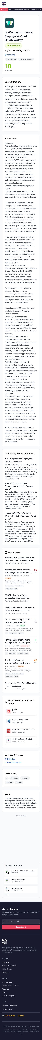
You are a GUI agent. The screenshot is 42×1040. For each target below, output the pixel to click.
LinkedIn (19, 782)
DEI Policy (11, 759)
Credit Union (12, 59)
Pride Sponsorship (14, 762)
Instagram (25, 778)
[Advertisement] (21, 838)
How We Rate (7, 982)
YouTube (9, 782)
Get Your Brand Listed (10, 986)
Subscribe (20, 927)
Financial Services (27, 59)
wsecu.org (11, 55)
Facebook (14, 778)
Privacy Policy (7, 1009)
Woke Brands (7, 969)
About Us (5, 989)
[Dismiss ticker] (40, 9)
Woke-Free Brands (9, 966)
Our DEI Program (8, 996)
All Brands (5, 962)
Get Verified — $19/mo (14, 1016)
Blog (3, 992)
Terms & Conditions (9, 1006)
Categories (6, 972)
